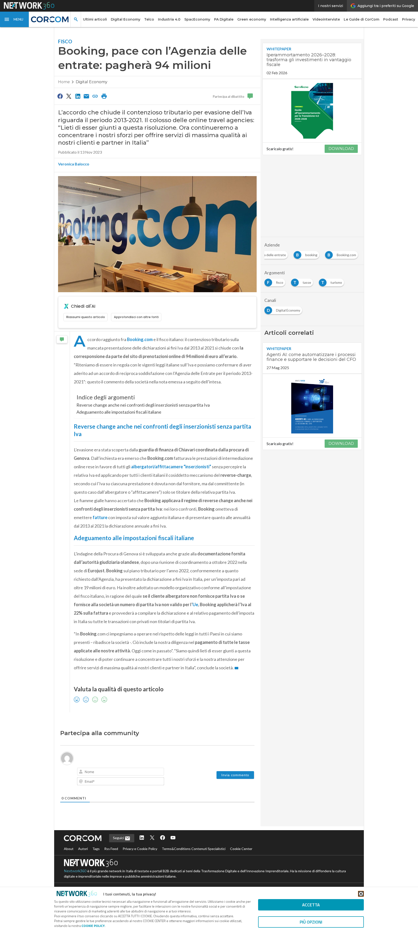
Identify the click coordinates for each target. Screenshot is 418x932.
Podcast (390, 19)
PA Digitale (223, 19)
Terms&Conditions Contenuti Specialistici (193, 859)
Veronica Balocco (73, 164)
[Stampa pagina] (104, 96)
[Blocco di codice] (129, 772)
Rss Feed (111, 859)
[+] (149, 772)
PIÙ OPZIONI (311, 922)
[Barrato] (102, 772)
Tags (96, 859)
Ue (195, 604)
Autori (83, 859)
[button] (14, 19)
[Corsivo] (89, 772)
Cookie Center (241, 859)
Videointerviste (326, 19)
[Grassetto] (82, 772)
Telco (149, 19)
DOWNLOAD (341, 148)
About (69, 859)
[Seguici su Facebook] (162, 849)
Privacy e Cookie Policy (140, 859)
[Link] (136, 772)
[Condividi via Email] (86, 96)
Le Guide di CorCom (361, 19)
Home (64, 82)
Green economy (251, 19)
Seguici (119, 849)
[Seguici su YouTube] (173, 849)
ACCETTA (311, 905)
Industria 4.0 (169, 19)
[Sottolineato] (95, 772)
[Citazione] (122, 772)
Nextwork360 (75, 882)
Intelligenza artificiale (289, 19)
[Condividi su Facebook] (60, 96)
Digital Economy (125, 19)
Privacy (408, 19)
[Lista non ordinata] (116, 772)
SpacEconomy (197, 19)
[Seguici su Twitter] (152, 849)
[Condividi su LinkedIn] (78, 96)
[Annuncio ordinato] (109, 772)
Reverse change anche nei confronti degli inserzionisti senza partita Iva (143, 405)
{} (142, 772)
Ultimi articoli (95, 19)
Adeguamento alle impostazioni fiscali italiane (118, 412)
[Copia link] (95, 96)
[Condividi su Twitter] (69, 96)
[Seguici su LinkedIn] (142, 849)
